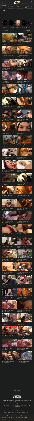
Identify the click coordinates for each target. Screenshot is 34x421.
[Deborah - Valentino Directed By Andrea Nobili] (9, 319)
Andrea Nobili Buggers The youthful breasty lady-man (8, 208)
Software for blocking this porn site (13, 405)
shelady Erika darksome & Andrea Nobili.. (23, 208)
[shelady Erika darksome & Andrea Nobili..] (25, 205)
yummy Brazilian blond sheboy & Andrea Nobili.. (23, 310)
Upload (23, 412)
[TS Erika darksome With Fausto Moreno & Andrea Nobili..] (9, 255)
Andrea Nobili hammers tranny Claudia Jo (7, 119)
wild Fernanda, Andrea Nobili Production (8, 361)
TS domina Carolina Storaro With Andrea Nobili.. (8, 55)
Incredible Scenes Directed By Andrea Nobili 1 (23, 93)
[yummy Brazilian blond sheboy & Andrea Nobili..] (25, 306)
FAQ (28, 412)
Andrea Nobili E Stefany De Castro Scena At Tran (23, 348)
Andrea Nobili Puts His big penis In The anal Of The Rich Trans (8, 297)
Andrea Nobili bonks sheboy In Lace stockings (23, 335)
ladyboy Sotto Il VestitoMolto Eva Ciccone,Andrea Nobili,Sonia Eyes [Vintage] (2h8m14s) (8, 183)
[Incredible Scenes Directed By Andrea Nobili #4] (25, 281)
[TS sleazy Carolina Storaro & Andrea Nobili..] (9, 39)
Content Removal (25, 411)
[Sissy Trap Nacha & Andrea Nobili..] (25, 255)
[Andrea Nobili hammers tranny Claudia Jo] (9, 116)
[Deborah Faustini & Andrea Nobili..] (9, 192)
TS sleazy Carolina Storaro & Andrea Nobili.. (7, 43)
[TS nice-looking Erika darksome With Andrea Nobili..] (9, 103)
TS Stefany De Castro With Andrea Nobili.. (8, 310)
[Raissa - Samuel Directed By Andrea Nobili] (25, 77)
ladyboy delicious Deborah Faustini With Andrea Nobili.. (7, 272)
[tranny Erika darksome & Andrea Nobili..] (25, 154)
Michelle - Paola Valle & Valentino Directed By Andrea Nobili (23, 233)
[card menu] (16, 44)
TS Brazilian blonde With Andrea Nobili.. (23, 221)
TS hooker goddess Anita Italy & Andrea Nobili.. (8, 233)
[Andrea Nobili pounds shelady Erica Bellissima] (25, 179)
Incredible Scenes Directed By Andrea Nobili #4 (23, 284)
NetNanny (26, 405)
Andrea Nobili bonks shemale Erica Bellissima (23, 195)
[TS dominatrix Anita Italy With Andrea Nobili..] (25, 128)
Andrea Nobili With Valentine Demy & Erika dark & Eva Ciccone (8, 81)
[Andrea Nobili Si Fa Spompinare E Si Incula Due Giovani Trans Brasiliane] (9, 345)
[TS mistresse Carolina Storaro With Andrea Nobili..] (25, 65)
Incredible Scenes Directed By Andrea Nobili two (8, 157)
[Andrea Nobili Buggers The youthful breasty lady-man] (9, 205)
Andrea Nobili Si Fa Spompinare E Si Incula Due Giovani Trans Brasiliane (8, 348)
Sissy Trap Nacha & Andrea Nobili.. (23, 259)
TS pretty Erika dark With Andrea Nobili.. (8, 284)
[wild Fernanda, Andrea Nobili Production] (9, 357)
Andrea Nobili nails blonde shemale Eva (23, 323)
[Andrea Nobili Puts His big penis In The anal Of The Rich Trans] (9, 294)
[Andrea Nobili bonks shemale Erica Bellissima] (25, 192)
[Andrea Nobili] (25, 103)
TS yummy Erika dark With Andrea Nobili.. (23, 55)
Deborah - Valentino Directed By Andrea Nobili (8, 323)
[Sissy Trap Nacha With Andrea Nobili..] (25, 141)
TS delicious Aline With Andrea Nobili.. (8, 170)
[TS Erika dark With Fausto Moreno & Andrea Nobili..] (9, 243)
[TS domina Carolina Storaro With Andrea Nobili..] (9, 52)
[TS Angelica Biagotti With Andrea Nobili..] (25, 268)
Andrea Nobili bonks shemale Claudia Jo (8, 335)
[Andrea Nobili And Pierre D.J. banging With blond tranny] (25, 166)
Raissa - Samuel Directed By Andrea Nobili (23, 81)
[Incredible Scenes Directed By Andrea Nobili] (25, 39)
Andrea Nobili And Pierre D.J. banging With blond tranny (23, 170)
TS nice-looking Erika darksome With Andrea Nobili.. (8, 106)
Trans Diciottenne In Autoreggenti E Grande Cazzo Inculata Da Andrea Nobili (8, 144)
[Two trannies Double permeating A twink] (9, 217)
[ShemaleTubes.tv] (17, 2)
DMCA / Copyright (7, 411)
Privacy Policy (16, 412)
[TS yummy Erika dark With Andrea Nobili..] (25, 52)
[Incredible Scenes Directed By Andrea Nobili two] (9, 154)
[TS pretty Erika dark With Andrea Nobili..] (9, 281)
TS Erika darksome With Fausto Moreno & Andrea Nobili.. (8, 259)
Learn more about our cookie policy (24, 402)
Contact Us (16, 411)
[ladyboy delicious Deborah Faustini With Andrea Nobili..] (9, 268)
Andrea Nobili (20, 106)
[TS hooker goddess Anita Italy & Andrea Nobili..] (9, 230)
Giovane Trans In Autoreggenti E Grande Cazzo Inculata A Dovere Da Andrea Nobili (23, 246)
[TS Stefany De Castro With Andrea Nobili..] (9, 306)
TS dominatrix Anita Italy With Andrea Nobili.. (23, 132)
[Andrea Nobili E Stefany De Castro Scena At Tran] (25, 345)
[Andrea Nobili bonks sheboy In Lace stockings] (25, 332)
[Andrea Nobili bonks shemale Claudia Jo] (9, 332)
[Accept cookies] (31, 417)
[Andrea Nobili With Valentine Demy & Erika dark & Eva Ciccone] (9, 77)
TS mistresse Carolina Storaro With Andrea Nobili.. (23, 68)
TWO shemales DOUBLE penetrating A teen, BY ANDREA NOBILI (23, 361)
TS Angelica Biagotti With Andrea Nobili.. (23, 272)
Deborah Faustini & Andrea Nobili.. (8, 195)
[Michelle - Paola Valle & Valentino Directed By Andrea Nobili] (25, 230)
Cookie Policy (7, 412)
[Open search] (31, 2)
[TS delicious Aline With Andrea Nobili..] (9, 166)
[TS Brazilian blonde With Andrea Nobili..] (25, 217)
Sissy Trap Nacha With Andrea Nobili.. (23, 144)
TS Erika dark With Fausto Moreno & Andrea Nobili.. (8, 246)
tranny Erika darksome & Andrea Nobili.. (23, 157)
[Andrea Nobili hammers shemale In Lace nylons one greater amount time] (9, 128)
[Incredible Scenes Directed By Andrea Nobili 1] (25, 90)
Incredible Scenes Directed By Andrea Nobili (23, 43)
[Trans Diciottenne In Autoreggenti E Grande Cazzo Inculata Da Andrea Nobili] (9, 141)
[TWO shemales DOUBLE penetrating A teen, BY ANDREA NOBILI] (25, 357)
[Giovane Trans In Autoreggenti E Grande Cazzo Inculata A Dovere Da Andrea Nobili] (25, 243)
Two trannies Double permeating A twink (8, 221)
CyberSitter (17, 406)
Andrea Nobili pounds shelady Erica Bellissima (23, 183)
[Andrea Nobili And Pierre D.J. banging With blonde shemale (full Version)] (9, 90)
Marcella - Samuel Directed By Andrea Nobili (8, 68)
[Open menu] (2, 2)
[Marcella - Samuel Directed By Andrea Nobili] (9, 65)
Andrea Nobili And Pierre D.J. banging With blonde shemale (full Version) (8, 93)
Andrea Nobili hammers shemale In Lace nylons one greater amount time (7, 132)
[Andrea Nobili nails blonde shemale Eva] (25, 319)
